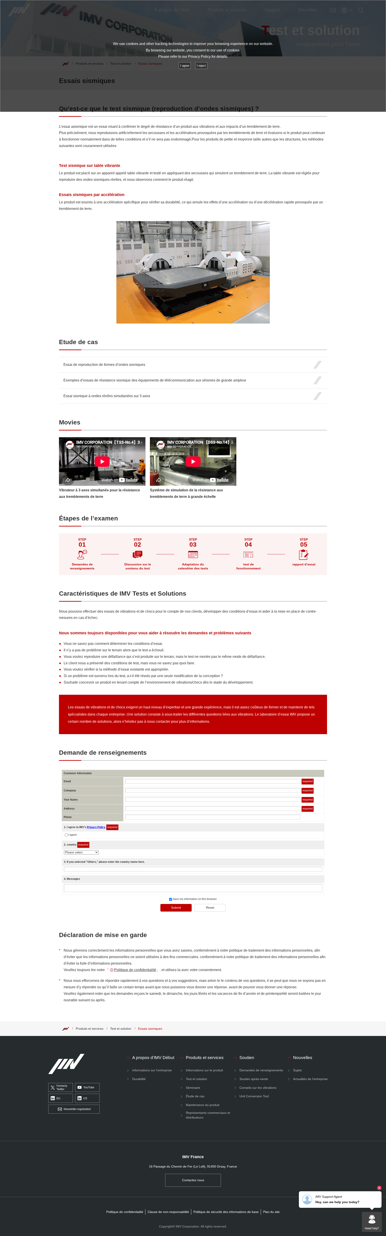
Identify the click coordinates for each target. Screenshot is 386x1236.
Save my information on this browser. (194, 899)
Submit (176, 907)
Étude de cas (195, 1096)
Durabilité (139, 1079)
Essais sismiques (150, 1028)
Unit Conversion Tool (254, 1096)
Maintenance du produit (202, 1105)
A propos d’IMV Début (153, 1057)
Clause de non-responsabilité (168, 1212)
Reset (210, 907)
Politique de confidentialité (135, 970)
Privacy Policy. (96, 827)
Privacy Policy (199, 56)
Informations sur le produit (204, 1070)
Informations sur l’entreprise (152, 1070)
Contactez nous (193, 1180)
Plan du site (271, 1212)
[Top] (65, 1028)
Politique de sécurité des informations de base (226, 1212)
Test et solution (120, 1028)
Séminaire (193, 1087)
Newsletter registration (77, 1109)
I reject (201, 65)
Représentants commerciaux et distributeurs (208, 1115)
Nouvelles (302, 1057)
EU (58, 1098)
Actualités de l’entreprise (310, 1079)
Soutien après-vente (253, 1079)
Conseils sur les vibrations (257, 1087)
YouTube (88, 1087)
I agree (72, 834)
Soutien (246, 1057)
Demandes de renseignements (261, 1070)
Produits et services (89, 1028)
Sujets (297, 1070)
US (85, 1098)
